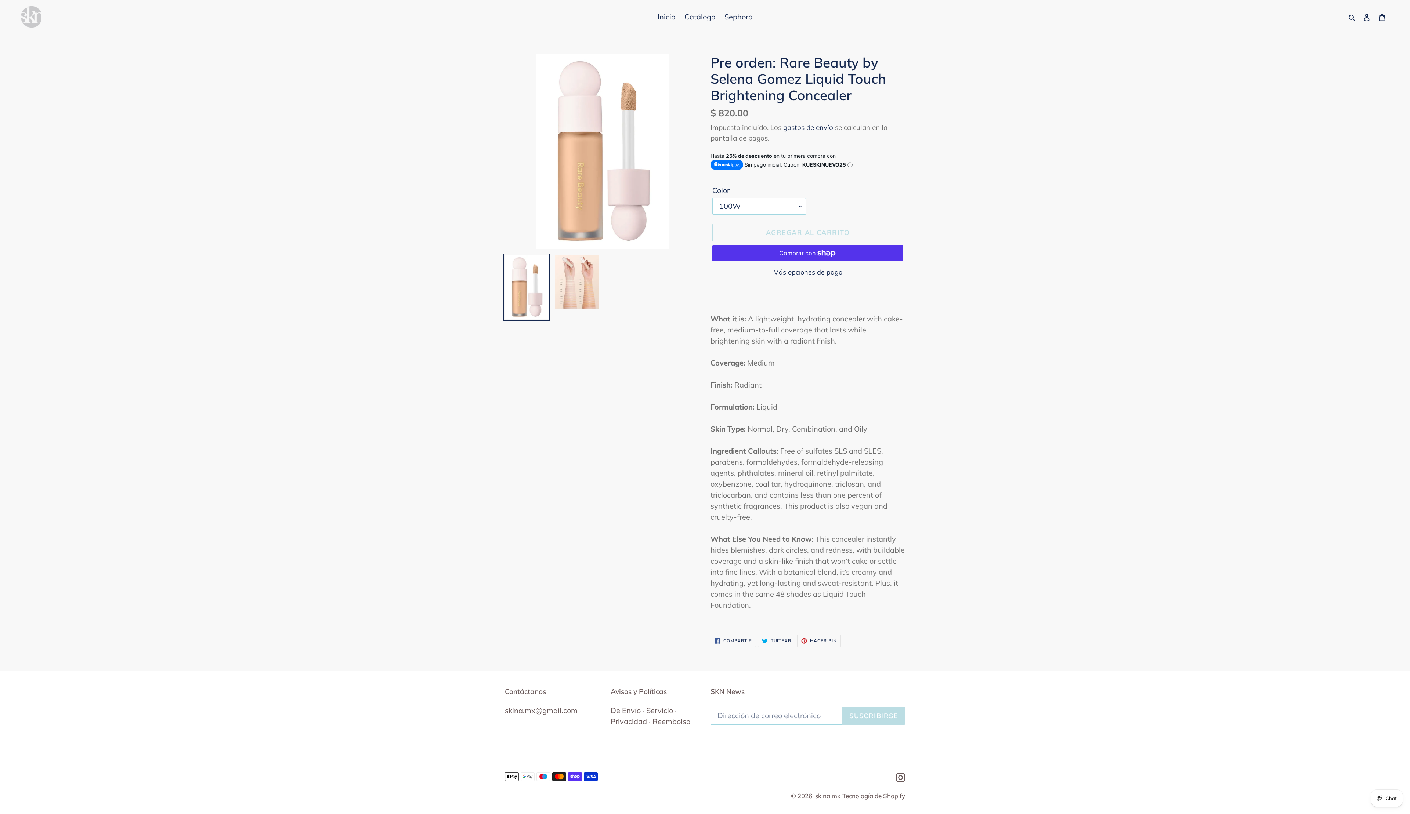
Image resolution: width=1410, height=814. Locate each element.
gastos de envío (808, 127)
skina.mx (827, 796)
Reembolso (671, 721)
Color (721, 190)
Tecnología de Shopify (873, 796)
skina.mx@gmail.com (541, 710)
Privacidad (629, 721)
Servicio (659, 710)
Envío (631, 710)
